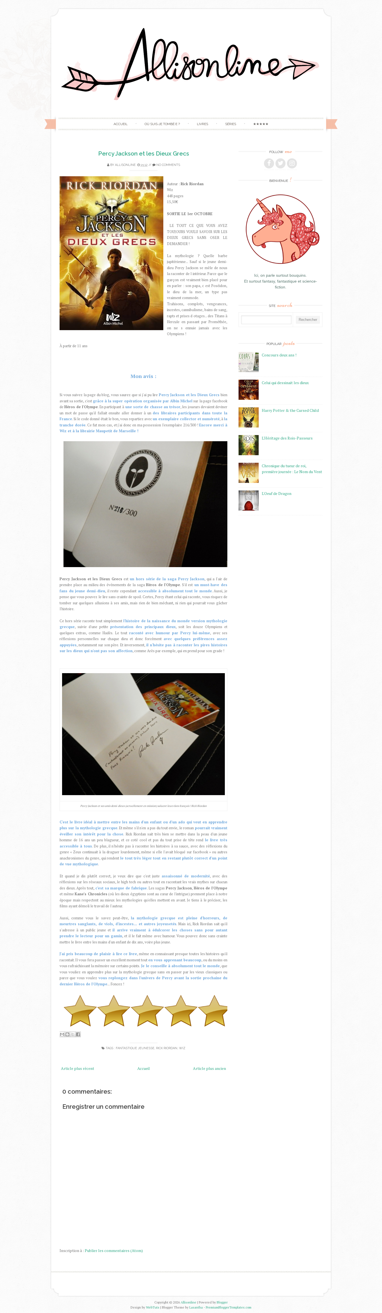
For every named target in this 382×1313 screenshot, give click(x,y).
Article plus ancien (209, 1068)
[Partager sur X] (73, 1034)
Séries (230, 124)
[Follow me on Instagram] (292, 163)
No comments (168, 165)
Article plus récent (77, 1068)
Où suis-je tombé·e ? (162, 124)
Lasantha (196, 1307)
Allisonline (188, 1302)
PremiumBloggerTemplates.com (228, 1307)
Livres (202, 124)
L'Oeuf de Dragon (276, 493)
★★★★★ (260, 124)
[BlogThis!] (67, 1034)
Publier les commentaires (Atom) (114, 1250)
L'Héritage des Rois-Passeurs (287, 438)
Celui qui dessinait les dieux (285, 382)
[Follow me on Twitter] (280, 163)
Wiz (182, 1048)
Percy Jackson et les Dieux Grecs (143, 153)
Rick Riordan (166, 1048)
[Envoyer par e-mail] (62, 1034)
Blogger (222, 1302)
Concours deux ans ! (279, 355)
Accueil (121, 124)
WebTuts (152, 1307)
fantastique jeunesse (135, 1048)
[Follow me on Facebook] (269, 163)
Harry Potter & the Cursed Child (290, 410)
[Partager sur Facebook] (78, 1034)
